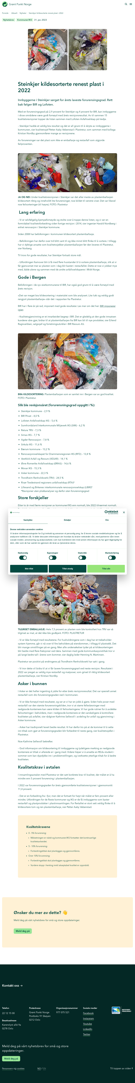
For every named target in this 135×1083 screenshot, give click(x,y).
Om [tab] (107, 520)
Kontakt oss (10, 985)
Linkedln (87, 1029)
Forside (5, 13)
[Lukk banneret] (124, 512)
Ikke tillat (29, 568)
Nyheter (23, 13)
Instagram (88, 1018)
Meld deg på (23, 931)
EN (44, 1068)
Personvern (7, 1068)
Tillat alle (106, 568)
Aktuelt (14, 13)
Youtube (87, 1023)
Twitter (86, 1034)
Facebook (88, 1013)
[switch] (52, 558)
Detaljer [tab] (67, 520)
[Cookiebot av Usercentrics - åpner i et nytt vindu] (106, 512)
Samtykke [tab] (28, 520)
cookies (20, 1068)
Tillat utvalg (67, 568)
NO (39, 1068)
